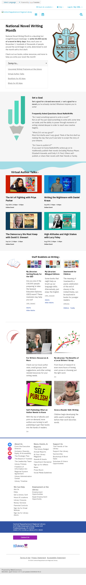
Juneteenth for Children (69, 272)
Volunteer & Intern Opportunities (60, 462)
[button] (44, 7)
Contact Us (25, 537)
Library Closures (20, 500)
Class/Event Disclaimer (43, 462)
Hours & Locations (21, 497)
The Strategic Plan (22, 456)
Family (72, 308)
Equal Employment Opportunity (39, 498)
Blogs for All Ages (15, 83)
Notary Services (20, 503)
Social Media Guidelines (43, 473)
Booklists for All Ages (17, 78)
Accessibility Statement (56, 558)
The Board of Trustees (23, 459)
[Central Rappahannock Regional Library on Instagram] (10, 449)
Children (66, 308)
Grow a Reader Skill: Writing (66, 410)
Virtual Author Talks (16, 74)
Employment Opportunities (37, 493)
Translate (36, 2)
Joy (55, 376)
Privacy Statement (38, 558)
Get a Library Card (21, 495)
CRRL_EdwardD (50, 295)
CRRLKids (66, 303)
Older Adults (30, 310)
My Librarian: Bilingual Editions (52, 272)
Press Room (38, 470)
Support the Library (60, 451)
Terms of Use (25, 558)
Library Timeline (21, 481)
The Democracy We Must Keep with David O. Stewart (22, 236)
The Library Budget (41, 449)
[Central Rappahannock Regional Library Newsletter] (10, 458)
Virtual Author (24, 172)
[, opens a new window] (20, 548)
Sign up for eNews (41, 465)
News (36, 467)
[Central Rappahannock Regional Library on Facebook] (10, 444)
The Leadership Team (23, 461)
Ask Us (16, 489)
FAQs (16, 492)
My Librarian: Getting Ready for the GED (34, 274)
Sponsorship (58, 454)
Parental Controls (21, 505)
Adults (28, 308)
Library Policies (20, 464)
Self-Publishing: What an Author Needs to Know (36, 411)
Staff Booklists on (45, 256)
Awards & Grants (40, 459)
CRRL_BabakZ (30, 303)
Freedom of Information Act (21, 468)
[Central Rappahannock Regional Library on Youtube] (10, 453)
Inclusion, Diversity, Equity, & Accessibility (23, 452)
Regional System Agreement (21, 472)
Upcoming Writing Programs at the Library (25, 69)
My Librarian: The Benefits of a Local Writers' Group (66, 359)
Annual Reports (40, 452)
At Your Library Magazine (39, 455)
